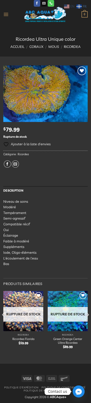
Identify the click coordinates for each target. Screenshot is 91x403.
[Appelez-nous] (51, 3)
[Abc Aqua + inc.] (45, 14)
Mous (53, 46)
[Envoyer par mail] (15, 164)
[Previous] (3, 324)
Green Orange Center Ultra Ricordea (67, 341)
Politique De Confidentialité (64, 387)
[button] (6, 14)
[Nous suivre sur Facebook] (37, 3)
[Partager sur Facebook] (7, 164)
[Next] (87, 324)
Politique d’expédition (21, 387)
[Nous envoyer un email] (44, 3)
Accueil (17, 46)
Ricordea (72, 46)
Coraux (36, 46)
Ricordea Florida (23, 339)
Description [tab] (13, 190)
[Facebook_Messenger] (79, 391)
